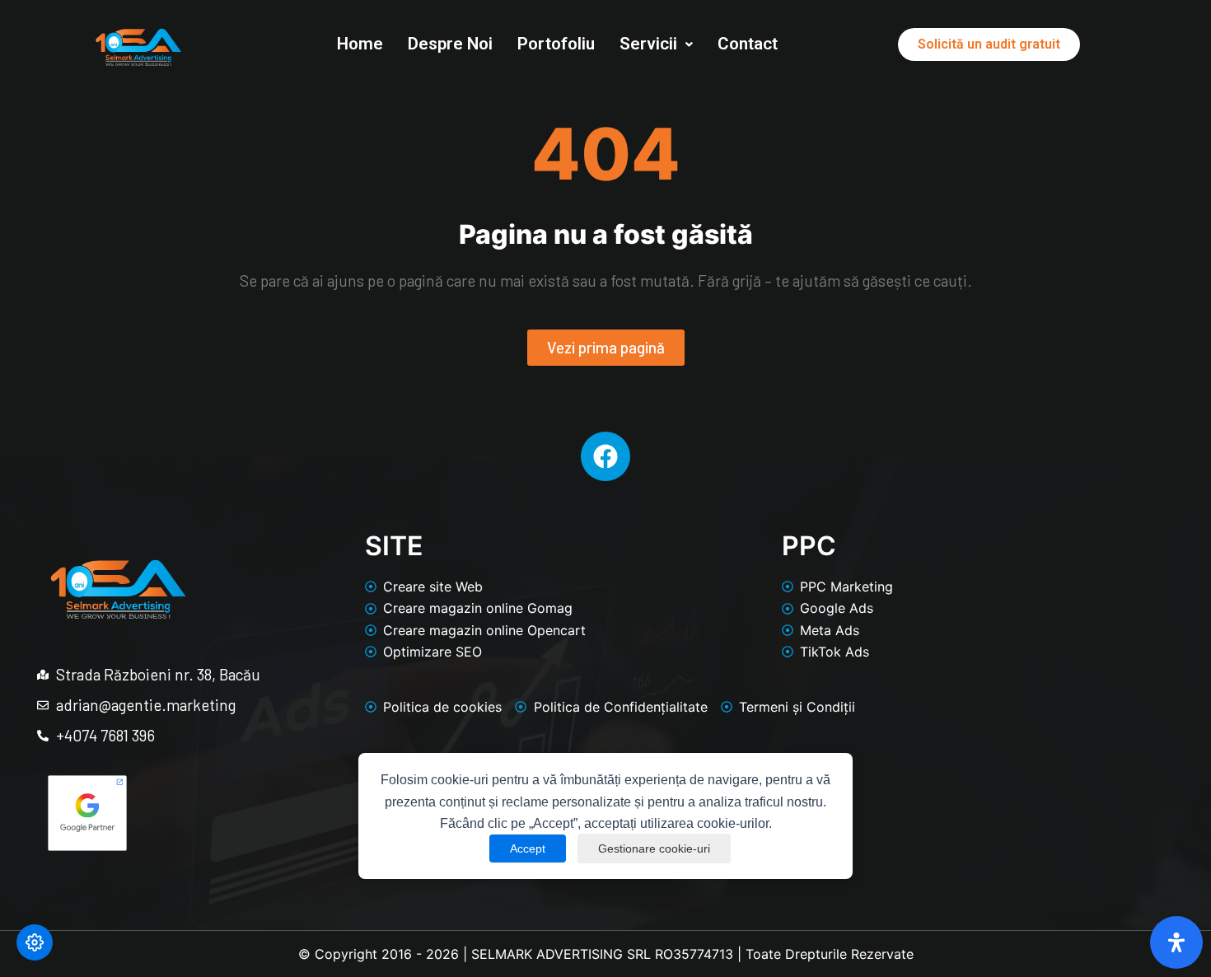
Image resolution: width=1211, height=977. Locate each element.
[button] (656, 44)
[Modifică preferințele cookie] (34, 942)
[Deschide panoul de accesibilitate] (1176, 942)
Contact (748, 44)
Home (360, 44)
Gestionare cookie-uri (654, 848)
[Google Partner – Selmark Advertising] (87, 813)
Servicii (648, 44)
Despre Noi (450, 44)
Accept (527, 848)
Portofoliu (556, 44)
